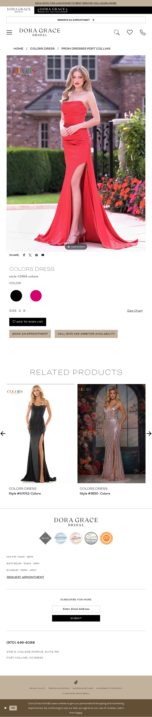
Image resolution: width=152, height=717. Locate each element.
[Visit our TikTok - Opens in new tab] (76, 682)
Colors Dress (42, 49)
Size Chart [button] (135, 311)
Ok (13, 707)
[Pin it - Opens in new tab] (36, 255)
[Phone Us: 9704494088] (142, 32)
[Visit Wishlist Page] (129, 32)
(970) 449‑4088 (20, 642)
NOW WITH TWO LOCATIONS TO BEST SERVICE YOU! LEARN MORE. (76, 3)
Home (18, 49)
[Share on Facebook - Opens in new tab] (24, 255)
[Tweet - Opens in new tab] (30, 255)
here (79, 712)
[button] (9, 32)
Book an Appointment (30, 333)
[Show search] (117, 32)
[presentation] (40, 433)
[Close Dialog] (5, 708)
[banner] (39, 32)
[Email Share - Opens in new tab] (43, 255)
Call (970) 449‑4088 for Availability (86, 333)
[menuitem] (19, 10)
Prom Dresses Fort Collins (85, 49)
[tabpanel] (76, 153)
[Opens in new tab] (52, 10)
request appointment (25, 577)
